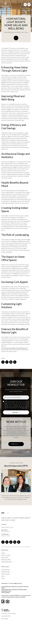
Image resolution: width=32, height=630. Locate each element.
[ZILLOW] (18, 542)
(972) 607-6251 (5, 531)
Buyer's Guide (5, 571)
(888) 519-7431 (18, 583)
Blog (2, 576)
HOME (3, 553)
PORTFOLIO (4, 557)
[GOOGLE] (14, 542)
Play (16, 480)
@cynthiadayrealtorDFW (16, 465)
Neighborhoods (6, 561)
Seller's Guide (5, 574)
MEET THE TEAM (5, 555)
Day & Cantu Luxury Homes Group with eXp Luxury (14, 348)
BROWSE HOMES (5, 559)
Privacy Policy (24, 407)
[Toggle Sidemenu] (29, 4)
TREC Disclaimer (5, 592)
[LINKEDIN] (10, 542)
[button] (16, 444)
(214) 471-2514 (5, 535)
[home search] (25, 4)
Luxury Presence (11, 613)
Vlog (2, 578)
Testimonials (5, 569)
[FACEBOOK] (3, 542)
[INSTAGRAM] (7, 542)
